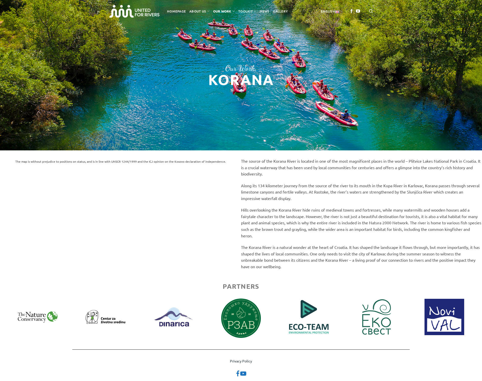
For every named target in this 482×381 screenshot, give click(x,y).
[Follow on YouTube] (358, 11)
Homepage (176, 11)
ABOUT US (197, 11)
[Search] (371, 11)
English (328, 11)
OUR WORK (222, 11)
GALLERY (280, 11)
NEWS (264, 11)
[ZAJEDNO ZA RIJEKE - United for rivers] (134, 11)
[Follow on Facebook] (351, 11)
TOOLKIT (245, 11)
